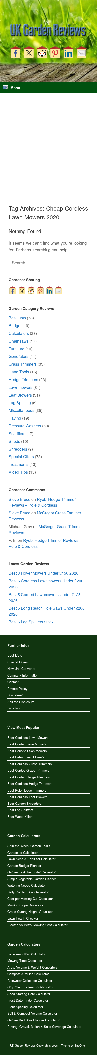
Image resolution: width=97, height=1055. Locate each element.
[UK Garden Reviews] (48, 30)
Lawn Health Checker (22, 918)
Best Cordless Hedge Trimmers (29, 783)
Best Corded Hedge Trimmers (28, 777)
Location (13, 708)
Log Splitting (20, 402)
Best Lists (17, 318)
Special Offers (21, 456)
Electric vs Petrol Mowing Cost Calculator (37, 924)
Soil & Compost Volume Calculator (32, 1013)
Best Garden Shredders (24, 803)
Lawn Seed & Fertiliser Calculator (31, 858)
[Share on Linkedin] (68, 52)
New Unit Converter (21, 668)
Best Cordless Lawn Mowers (27, 737)
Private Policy (17, 688)
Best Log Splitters (20, 809)
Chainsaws (19, 341)
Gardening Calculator (22, 852)
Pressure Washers (25, 426)
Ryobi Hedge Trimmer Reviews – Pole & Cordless (42, 502)
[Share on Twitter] (29, 52)
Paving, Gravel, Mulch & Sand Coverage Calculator (44, 1026)
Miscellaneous (21, 410)
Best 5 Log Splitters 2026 (31, 622)
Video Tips (18, 472)
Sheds (14, 441)
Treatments (18, 464)
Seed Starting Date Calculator (28, 993)
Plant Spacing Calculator (25, 1007)
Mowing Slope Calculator (25, 905)
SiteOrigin (80, 1045)
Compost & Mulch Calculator (28, 973)
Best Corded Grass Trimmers (28, 770)
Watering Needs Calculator (26, 885)
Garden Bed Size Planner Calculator (33, 1020)
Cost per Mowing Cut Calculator (30, 898)
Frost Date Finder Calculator (27, 1000)
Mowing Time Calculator (24, 960)
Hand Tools (19, 372)
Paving (15, 418)
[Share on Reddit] (42, 52)
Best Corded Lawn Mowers (26, 744)
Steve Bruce (19, 499)
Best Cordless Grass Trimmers (29, 763)
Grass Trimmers (23, 364)
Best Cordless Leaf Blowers (27, 796)
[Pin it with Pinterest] (55, 52)
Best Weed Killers (20, 816)
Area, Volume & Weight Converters (32, 967)
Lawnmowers (20, 387)
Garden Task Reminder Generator (31, 872)
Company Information (22, 675)
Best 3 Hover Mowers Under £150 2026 (43, 573)
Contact (13, 681)
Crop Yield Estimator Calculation (30, 987)
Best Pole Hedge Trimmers (26, 790)
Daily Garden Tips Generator (27, 892)
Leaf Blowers (20, 395)
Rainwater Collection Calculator (29, 980)
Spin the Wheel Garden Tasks (28, 845)
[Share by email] (82, 52)
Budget (15, 325)
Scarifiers (17, 433)
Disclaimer (15, 695)
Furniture (16, 349)
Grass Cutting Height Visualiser (30, 911)
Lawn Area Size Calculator (26, 954)
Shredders (18, 449)
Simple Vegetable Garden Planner (31, 878)
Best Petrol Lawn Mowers (25, 757)
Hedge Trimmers (23, 379)
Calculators (19, 333)
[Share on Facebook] (16, 52)
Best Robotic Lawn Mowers (27, 750)
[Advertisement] (48, 152)
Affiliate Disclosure (20, 701)
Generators (18, 356)
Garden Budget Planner (24, 865)
